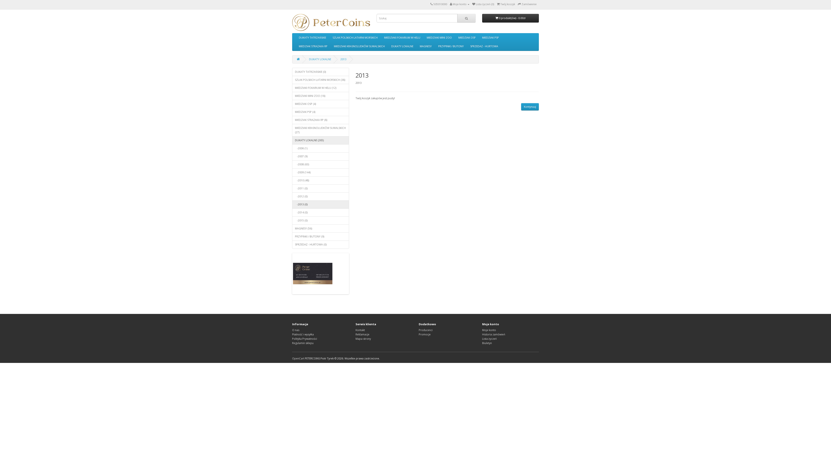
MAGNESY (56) (303, 228)
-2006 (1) (301, 148)
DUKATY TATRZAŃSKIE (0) (310, 72)
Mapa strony (363, 339)
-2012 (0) (301, 196)
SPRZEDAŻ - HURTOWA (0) (311, 244)
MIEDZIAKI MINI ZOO (439, 37)
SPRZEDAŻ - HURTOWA (484, 46)
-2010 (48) (302, 180)
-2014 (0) (301, 212)
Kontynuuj (530, 107)
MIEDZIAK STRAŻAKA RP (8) (311, 120)
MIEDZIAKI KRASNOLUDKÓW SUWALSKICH (359, 46)
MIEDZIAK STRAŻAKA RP (313, 46)
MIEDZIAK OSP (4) (305, 104)
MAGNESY (426, 46)
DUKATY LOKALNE (402, 46)
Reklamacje (362, 334)
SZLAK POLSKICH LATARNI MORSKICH (355, 37)
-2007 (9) (301, 156)
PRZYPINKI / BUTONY (451, 46)
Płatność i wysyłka (303, 334)
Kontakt (360, 330)
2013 (343, 59)
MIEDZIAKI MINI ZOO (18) (310, 96)
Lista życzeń (489, 339)
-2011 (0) (301, 188)
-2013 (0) (301, 204)
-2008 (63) (302, 164)
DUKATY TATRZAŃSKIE (312, 37)
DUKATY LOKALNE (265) (309, 140)
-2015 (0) (301, 220)
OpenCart (298, 358)
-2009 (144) (303, 172)
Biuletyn (487, 343)
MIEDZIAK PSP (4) (305, 112)
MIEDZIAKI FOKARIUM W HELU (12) (315, 88)
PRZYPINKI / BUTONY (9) (309, 236)
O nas (295, 330)
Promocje (425, 334)
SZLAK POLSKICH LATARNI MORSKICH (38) (320, 80)
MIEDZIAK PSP (490, 37)
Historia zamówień (493, 334)
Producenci (426, 330)
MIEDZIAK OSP (467, 37)
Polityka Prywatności (304, 339)
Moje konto (489, 330)
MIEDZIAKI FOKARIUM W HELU (402, 37)
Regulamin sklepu (303, 343)
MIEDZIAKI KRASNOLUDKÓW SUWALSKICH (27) (320, 130)
